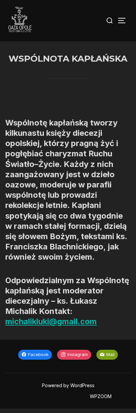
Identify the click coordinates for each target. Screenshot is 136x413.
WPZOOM (101, 396)
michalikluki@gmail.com (51, 321)
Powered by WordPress (68, 385)
